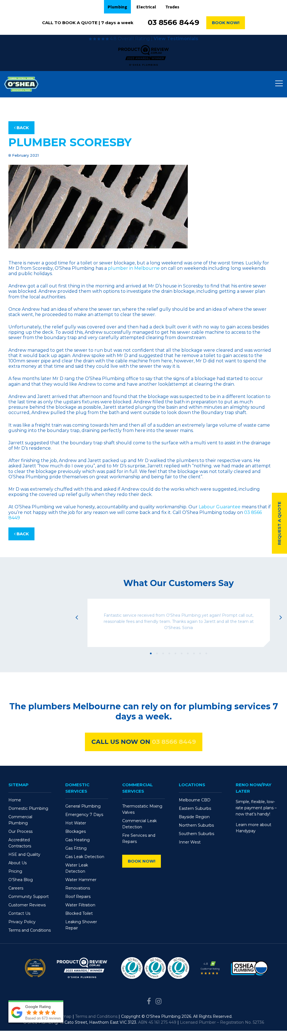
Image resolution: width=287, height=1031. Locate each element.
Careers (15, 888)
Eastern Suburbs (195, 808)
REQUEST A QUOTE (279, 523)
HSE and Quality (24, 854)
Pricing (15, 871)
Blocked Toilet (79, 913)
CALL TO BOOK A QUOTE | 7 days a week (87, 22)
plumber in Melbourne (134, 268)
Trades (172, 7)
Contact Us (19, 913)
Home (14, 800)
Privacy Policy (22, 921)
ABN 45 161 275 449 (157, 1022)
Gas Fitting (76, 848)
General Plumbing (83, 806)
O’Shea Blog (20, 879)
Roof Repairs (78, 896)
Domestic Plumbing (28, 808)
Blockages (75, 831)
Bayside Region (194, 816)
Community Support (28, 896)
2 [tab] (157, 653)
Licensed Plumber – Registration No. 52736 (222, 1022)
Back (22, 127)
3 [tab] (163, 653)
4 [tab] (169, 653)
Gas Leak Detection (84, 856)
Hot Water (75, 823)
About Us (17, 862)
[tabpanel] (178, 623)
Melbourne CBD (194, 800)
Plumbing (117, 7)
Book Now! (225, 22)
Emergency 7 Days (84, 814)
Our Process (20, 831)
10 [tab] (206, 653)
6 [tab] (181, 653)
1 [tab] (151, 653)
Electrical (146, 7)
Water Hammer (80, 879)
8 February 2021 (23, 155)
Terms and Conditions (29, 930)
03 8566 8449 (173, 22)
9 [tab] (200, 653)
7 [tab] (188, 653)
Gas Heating (77, 839)
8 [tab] (194, 653)
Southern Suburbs (196, 833)
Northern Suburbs (196, 825)
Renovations (77, 888)
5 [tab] (175, 653)
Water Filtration (80, 904)
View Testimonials (176, 38)
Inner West (190, 842)
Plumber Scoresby (70, 142)
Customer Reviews (27, 904)
